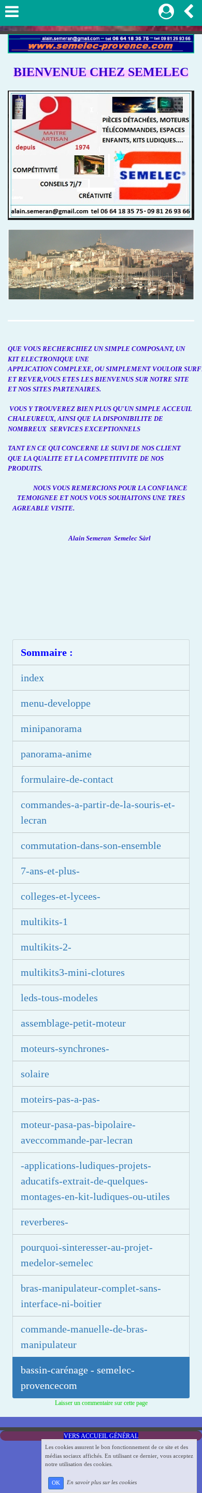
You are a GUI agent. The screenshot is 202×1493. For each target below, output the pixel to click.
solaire (35, 1073)
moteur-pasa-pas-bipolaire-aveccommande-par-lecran (78, 1132)
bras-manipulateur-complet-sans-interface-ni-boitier (91, 1295)
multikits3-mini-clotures (73, 972)
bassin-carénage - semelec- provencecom (78, 1377)
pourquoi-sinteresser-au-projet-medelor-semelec (87, 1254)
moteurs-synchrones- (65, 1048)
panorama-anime (56, 753)
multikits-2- (46, 947)
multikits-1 (44, 921)
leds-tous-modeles (59, 997)
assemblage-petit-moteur (73, 1023)
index (32, 677)
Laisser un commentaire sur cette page (101, 1403)
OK (56, 1483)
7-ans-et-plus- (50, 870)
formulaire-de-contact (67, 779)
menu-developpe (56, 703)
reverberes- (44, 1221)
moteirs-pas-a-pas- (60, 1099)
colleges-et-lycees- (60, 896)
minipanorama (51, 728)
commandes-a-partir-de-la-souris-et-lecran (98, 812)
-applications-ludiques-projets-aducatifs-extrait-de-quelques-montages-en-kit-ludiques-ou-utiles (95, 1181)
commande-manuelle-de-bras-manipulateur (84, 1336)
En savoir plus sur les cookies (102, 1483)
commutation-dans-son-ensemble (91, 845)
